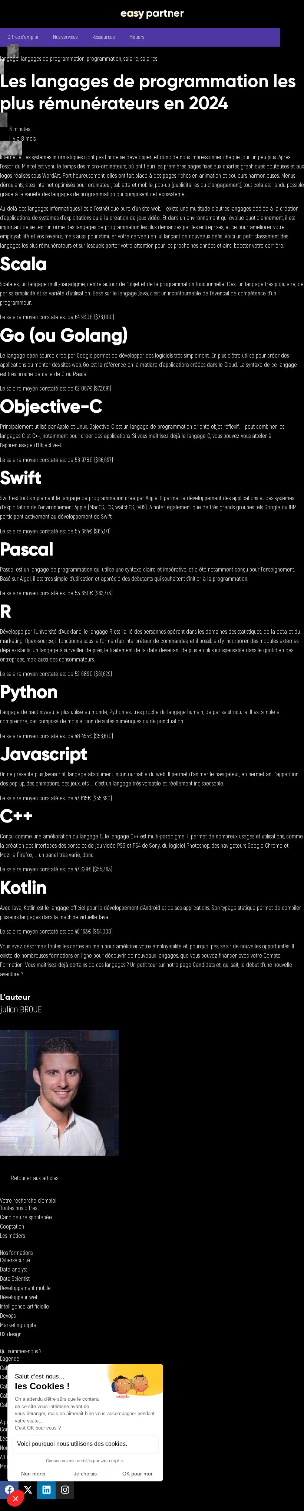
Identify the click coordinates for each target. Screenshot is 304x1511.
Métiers (136, 37)
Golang (91, 336)
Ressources (103, 37)
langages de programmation (53, 59)
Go (86, 365)
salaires (149, 59)
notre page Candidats (190, 965)
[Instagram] (65, 1490)
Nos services (65, 37)
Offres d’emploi (22, 37)
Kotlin (30, 908)
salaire (130, 59)
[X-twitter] (28, 1490)
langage (9, 59)
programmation (104, 59)
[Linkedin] (46, 1490)
